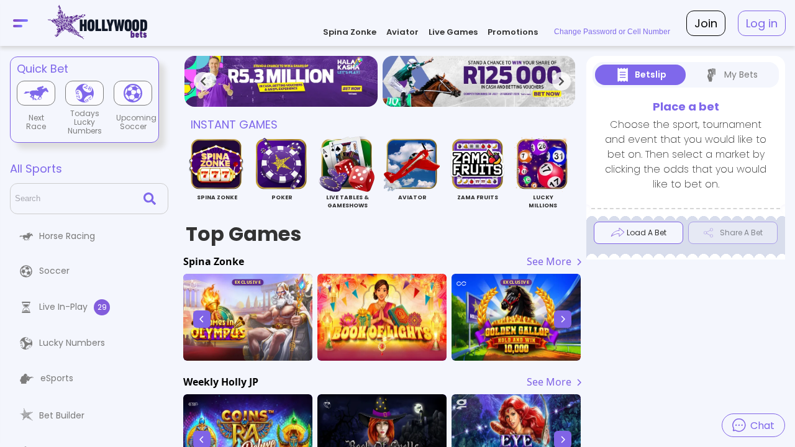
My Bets (741, 74)
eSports (56, 378)
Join (705, 23)
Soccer (54, 270)
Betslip (650, 74)
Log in (762, 23)
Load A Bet (646, 232)
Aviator (402, 32)
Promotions (513, 32)
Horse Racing (67, 236)
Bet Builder (61, 415)
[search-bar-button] (152, 199)
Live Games (453, 32)
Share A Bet (741, 232)
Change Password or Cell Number (612, 31)
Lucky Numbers (72, 342)
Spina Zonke (349, 32)
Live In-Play (73, 306)
